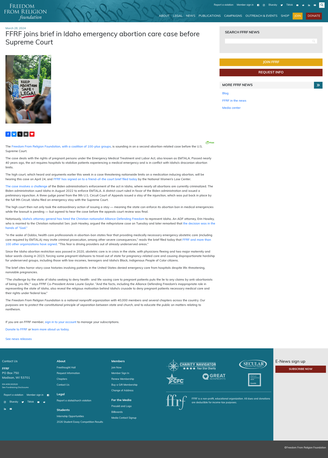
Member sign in (245, 5)
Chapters (62, 379)
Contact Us (10, 361)
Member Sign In (120, 373)
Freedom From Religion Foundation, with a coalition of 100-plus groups (61, 146)
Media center (231, 107)
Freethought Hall (66, 367)
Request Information (68, 373)
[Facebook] (258, 5)
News (190, 15)
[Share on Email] (26, 134)
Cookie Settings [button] (300, 452)
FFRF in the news (234, 100)
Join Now (116, 367)
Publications (210, 15)
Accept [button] (318, 452)
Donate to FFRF (16, 329)
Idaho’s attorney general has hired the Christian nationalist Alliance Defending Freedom (83, 218)
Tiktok (289, 5)
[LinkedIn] (309, 5)
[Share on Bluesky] (14, 134)
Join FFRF (271, 62)
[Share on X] (20, 134)
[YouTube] (297, 5)
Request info (271, 72)
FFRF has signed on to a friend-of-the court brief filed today (95, 179)
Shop (285, 15)
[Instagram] (264, 5)
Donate (314, 15)
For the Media (121, 400)
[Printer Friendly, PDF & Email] (209, 142)
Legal (178, 15)
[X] (282, 5)
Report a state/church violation (74, 400)
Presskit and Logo (121, 406)
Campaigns (233, 15)
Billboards (117, 412)
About (164, 15)
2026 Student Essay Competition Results (80, 422)
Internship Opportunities (70, 416)
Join (297, 15)
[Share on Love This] (32, 134)
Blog (225, 93)
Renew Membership (122, 379)
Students (63, 410)
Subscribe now (300, 369)
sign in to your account (60, 322)
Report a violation (223, 5)
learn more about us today (50, 329)
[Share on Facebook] (8, 134)
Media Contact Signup (123, 418)
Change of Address (122, 390)
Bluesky (273, 5)
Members (118, 361)
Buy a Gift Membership (124, 385)
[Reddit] (303, 5)
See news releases (18, 339)
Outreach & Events (261, 15)
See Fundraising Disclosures (15, 387)
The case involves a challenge (26, 186)
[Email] (315, 5)
